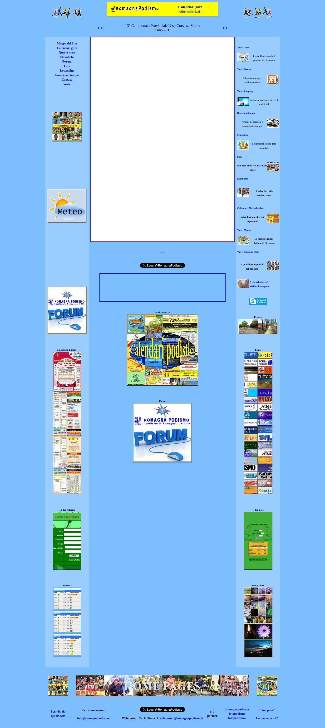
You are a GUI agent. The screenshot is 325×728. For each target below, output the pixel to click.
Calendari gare (190, 7)
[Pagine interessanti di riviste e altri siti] (243, 104)
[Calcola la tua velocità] (67, 569)
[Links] (258, 493)
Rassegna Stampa (67, 75)
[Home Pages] (162, 695)
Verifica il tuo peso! (260, 286)
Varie (67, 84)
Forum (67, 61)
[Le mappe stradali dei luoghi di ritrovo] (243, 243)
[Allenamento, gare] (273, 83)
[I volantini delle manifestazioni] (243, 196)
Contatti (67, 79)
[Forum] (162, 461)
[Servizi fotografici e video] (273, 170)
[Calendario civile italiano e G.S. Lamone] (67, 493)
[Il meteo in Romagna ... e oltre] (67, 222)
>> (225, 28)
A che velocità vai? (259, 282)
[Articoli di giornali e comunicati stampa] (273, 126)
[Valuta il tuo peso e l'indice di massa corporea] (243, 287)
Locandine (67, 70)
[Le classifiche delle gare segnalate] (243, 148)
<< (100, 28)
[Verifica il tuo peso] (258, 569)
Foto (67, 66)
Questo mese (67, 52)
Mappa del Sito (67, 43)
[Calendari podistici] (162, 384)
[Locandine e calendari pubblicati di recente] (243, 61)
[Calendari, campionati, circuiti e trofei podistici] (273, 221)
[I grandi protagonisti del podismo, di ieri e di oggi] (273, 269)
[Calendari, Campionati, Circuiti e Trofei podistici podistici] (267, 695)
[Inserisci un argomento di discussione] (67, 333)
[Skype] (258, 303)
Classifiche (67, 57)
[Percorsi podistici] (258, 333)
